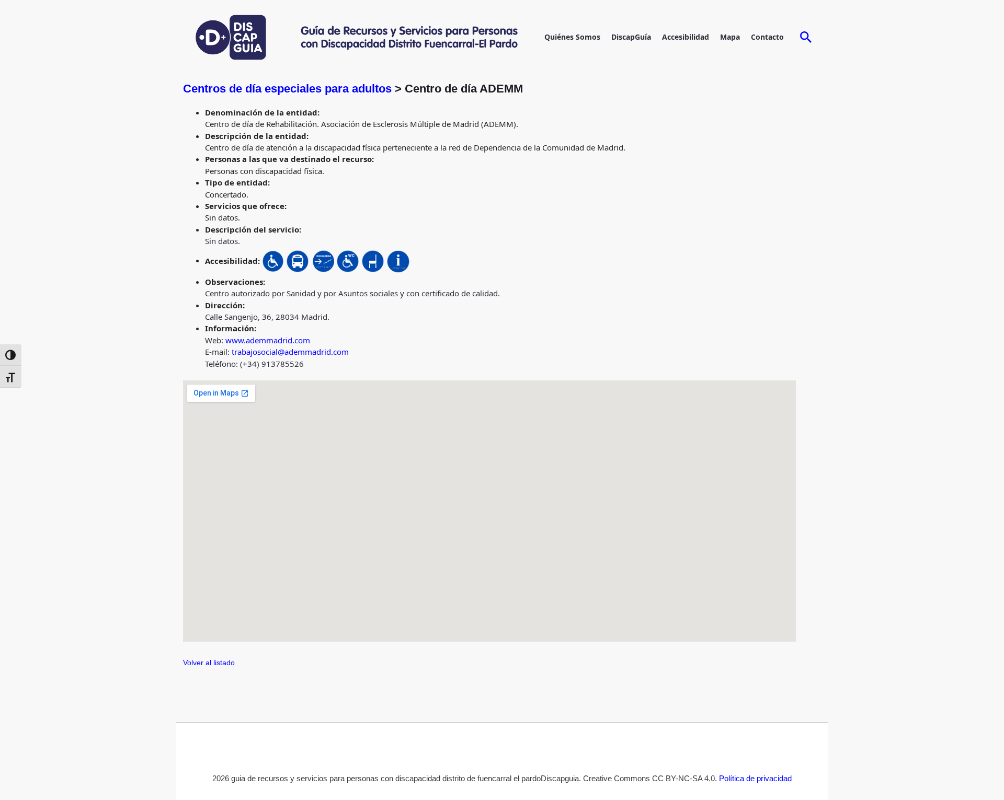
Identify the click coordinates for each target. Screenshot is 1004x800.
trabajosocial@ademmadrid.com (290, 351)
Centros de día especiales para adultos (289, 88)
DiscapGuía (631, 37)
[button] (806, 38)
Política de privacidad (755, 778)
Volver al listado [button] (209, 662)
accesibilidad (685, 37)
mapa (730, 37)
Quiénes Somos (572, 37)
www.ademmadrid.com (267, 340)
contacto (767, 37)
